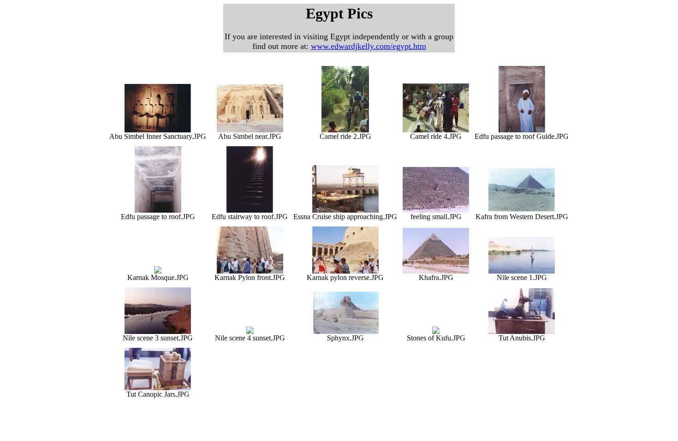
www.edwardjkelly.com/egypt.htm (368, 46)
